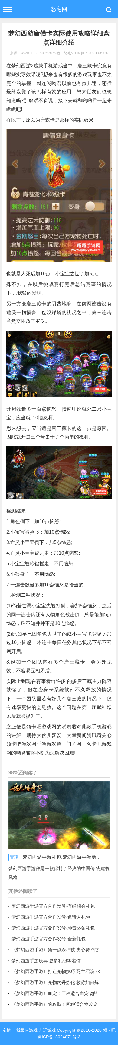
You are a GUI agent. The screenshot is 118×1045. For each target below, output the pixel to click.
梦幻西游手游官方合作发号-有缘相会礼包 (53, 906)
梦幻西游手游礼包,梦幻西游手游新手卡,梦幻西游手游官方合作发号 (61, 857)
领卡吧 (109, 1030)
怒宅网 (59, 9)
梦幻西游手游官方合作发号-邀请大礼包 (50, 916)
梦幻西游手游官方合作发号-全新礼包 (48, 938)
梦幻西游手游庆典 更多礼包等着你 (46, 960)
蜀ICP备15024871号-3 (59, 1036)
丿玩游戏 (47, 1030)
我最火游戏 (26, 1030)
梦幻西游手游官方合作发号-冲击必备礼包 (53, 927)
